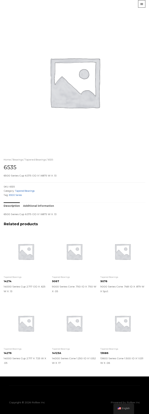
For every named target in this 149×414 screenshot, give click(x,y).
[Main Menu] (141, 3)
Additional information (38, 205)
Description (12, 205)
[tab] (12, 205)
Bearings (18, 159)
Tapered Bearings (35, 159)
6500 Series (15, 195)
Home (7, 159)
